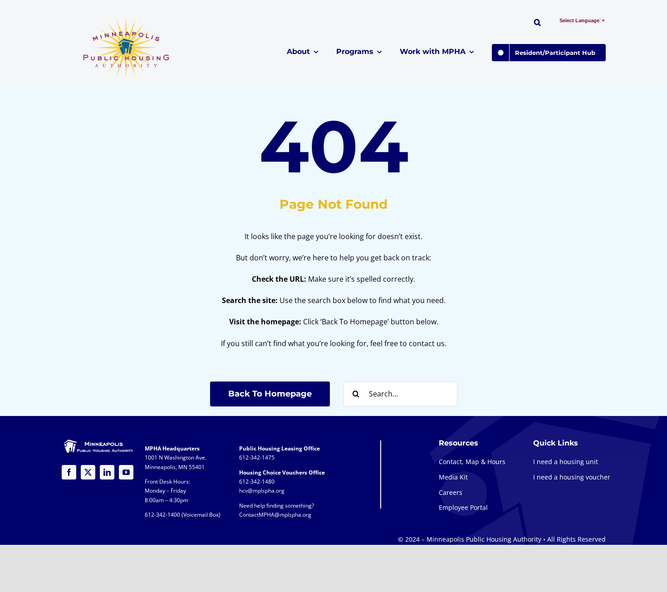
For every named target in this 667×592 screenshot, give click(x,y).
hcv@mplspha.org (261, 490)
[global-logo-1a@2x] (126, 20)
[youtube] (126, 472)
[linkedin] (107, 472)
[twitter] (88, 472)
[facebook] (69, 472)
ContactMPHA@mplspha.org (275, 515)
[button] (537, 23)
